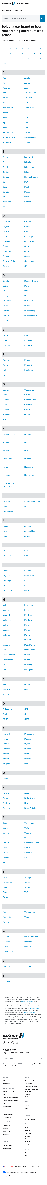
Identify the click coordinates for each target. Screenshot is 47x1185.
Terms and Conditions (11, 1066)
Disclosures (33, 1172)
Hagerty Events (30, 1080)
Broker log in (7, 1117)
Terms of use (12, 1176)
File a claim (6, 1083)
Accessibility (24, 1172)
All (25, 1111)
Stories (27, 1108)
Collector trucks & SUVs (10, 1097)
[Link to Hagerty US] (4, 1166)
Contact (27, 1142)
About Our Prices (27, 1001)
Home (27, 1127)
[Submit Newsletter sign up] (41, 1058)
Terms (27, 1158)
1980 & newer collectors (10, 1092)
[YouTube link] (17, 1042)
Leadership (28, 1133)
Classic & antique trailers (10, 1100)
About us (27, 1130)
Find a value (6, 10)
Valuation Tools (23, 3)
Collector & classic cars (10, 1094)
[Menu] (43, 3)
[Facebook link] (4, 1042)
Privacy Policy (38, 1064)
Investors (28, 1144)
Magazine (6, 1134)
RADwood (28, 1097)
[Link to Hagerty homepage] (13, 1036)
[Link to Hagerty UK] (12, 1166)
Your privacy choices (13, 1172)
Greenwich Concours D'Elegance (31, 1090)
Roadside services (8, 1145)
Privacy (27, 1156)
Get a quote (6, 1080)
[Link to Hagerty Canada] (8, 1166)
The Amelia (28, 1083)
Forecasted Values (33, 1008)
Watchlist (18, 10)
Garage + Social (30, 1119)
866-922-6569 (7, 1148)
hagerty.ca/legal (29, 1012)
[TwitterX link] (8, 1042)
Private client (7, 1106)
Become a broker (8, 1114)
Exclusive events (8, 1137)
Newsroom (28, 1139)
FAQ (26, 1153)
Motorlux (27, 1094)
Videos (27, 1105)
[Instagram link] (12, 1042)
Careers (27, 1136)
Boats (4, 1103)
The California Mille (31, 1086)
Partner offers (7, 1131)
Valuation (5, 1128)
